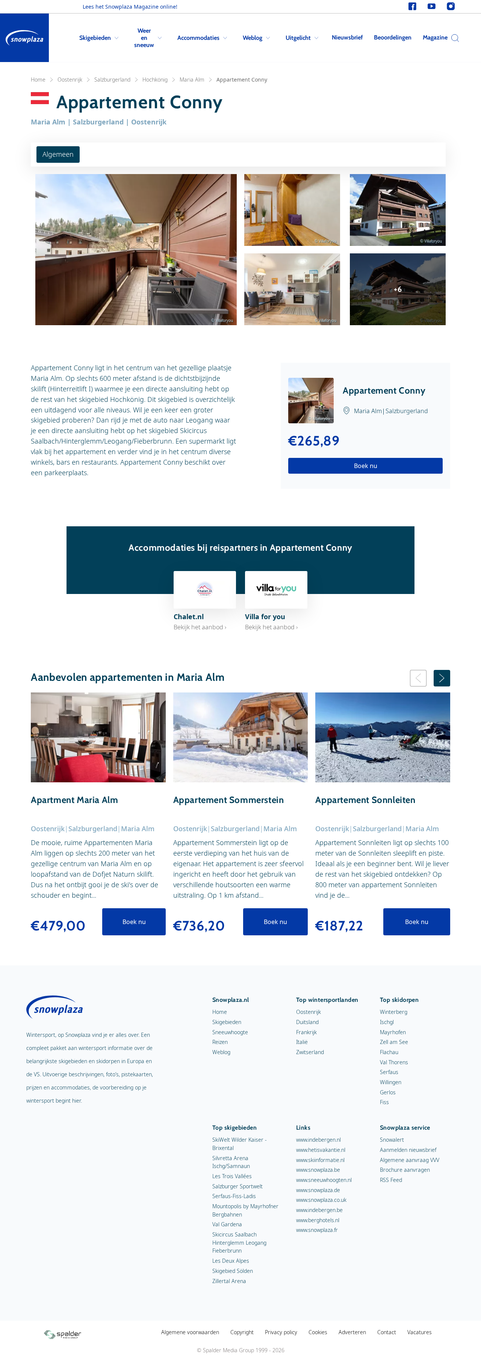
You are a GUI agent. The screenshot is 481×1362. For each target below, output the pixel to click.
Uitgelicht (298, 37)
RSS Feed (391, 1179)
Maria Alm (192, 79)
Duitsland (307, 1022)
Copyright (242, 1332)
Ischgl (387, 1022)
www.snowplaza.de (318, 1190)
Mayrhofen (393, 1032)
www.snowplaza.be (318, 1169)
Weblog (252, 37)
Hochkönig (155, 79)
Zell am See (394, 1041)
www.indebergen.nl (318, 1139)
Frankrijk (306, 1032)
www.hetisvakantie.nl (320, 1149)
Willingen (390, 1082)
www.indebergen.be (319, 1210)
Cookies (318, 1332)
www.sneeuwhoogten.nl (324, 1179)
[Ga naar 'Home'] (24, 38)
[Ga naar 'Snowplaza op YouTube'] (432, 7)
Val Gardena (227, 1224)
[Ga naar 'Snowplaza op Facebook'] (412, 7)
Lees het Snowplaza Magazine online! (130, 6)
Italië (302, 1041)
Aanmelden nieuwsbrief (408, 1149)
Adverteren (352, 1332)
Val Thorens (394, 1062)
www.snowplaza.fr (317, 1229)
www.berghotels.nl (317, 1220)
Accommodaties (198, 37)
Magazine (435, 37)
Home (38, 79)
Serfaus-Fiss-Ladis (234, 1196)
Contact (386, 1332)
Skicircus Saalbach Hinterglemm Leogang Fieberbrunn (239, 1242)
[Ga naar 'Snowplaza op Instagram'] (451, 7)
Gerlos (388, 1092)
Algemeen (58, 154)
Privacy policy (281, 1332)
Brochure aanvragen (405, 1169)
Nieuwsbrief (347, 37)
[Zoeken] (453, 38)
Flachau (389, 1052)
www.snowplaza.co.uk (321, 1199)
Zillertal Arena (229, 1281)
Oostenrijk (69, 79)
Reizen (220, 1041)
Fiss (384, 1102)
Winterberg (393, 1011)
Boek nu (365, 466)
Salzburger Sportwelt (237, 1186)
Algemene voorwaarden (190, 1332)
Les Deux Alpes (230, 1260)
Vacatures (419, 1332)
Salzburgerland (112, 79)
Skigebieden (95, 37)
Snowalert (392, 1139)
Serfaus (389, 1072)
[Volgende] (442, 678)
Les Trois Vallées (232, 1176)
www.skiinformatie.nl (320, 1160)
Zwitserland (310, 1052)
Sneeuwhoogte (230, 1032)
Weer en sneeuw (144, 37)
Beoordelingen (392, 37)
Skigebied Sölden (232, 1270)
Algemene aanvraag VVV (409, 1160)
